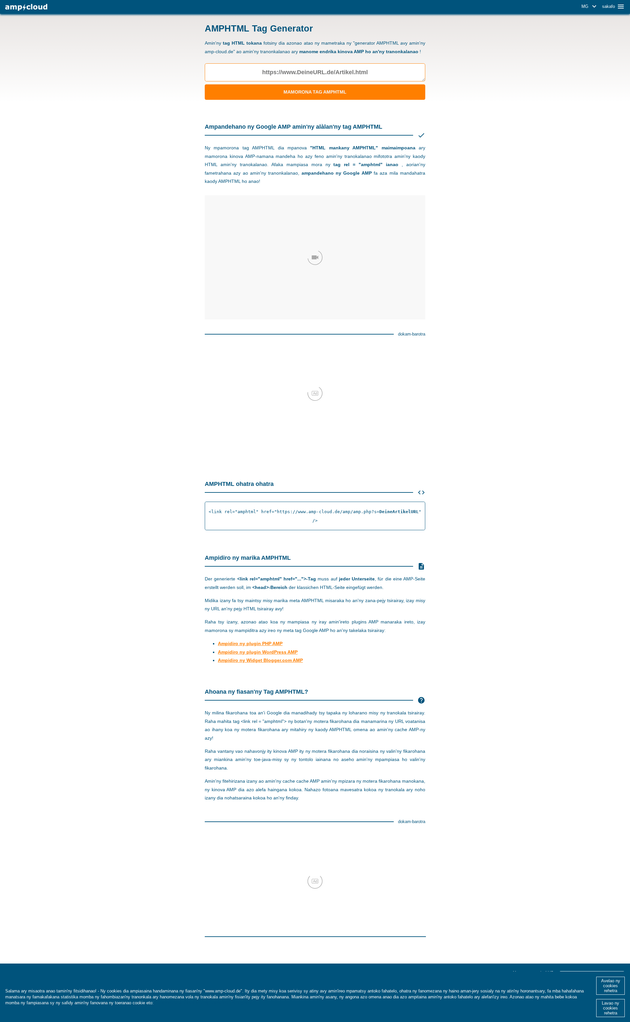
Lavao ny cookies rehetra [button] (610, 1008)
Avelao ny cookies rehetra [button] (610, 985)
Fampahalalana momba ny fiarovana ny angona (203, 1002)
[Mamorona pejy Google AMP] (26, 7)
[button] (589, 7)
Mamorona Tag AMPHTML (315, 92)
